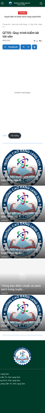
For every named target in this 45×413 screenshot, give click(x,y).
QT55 (4, 136)
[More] (34, 46)
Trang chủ (6, 24)
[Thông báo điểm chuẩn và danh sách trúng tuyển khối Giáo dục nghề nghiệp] (22, 277)
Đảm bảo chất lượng (19, 24)
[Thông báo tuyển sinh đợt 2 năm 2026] (22, 313)
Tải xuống (15, 136)
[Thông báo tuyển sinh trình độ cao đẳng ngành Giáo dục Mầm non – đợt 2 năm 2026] (22, 168)
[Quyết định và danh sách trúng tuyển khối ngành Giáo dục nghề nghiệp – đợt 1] (22, 240)
